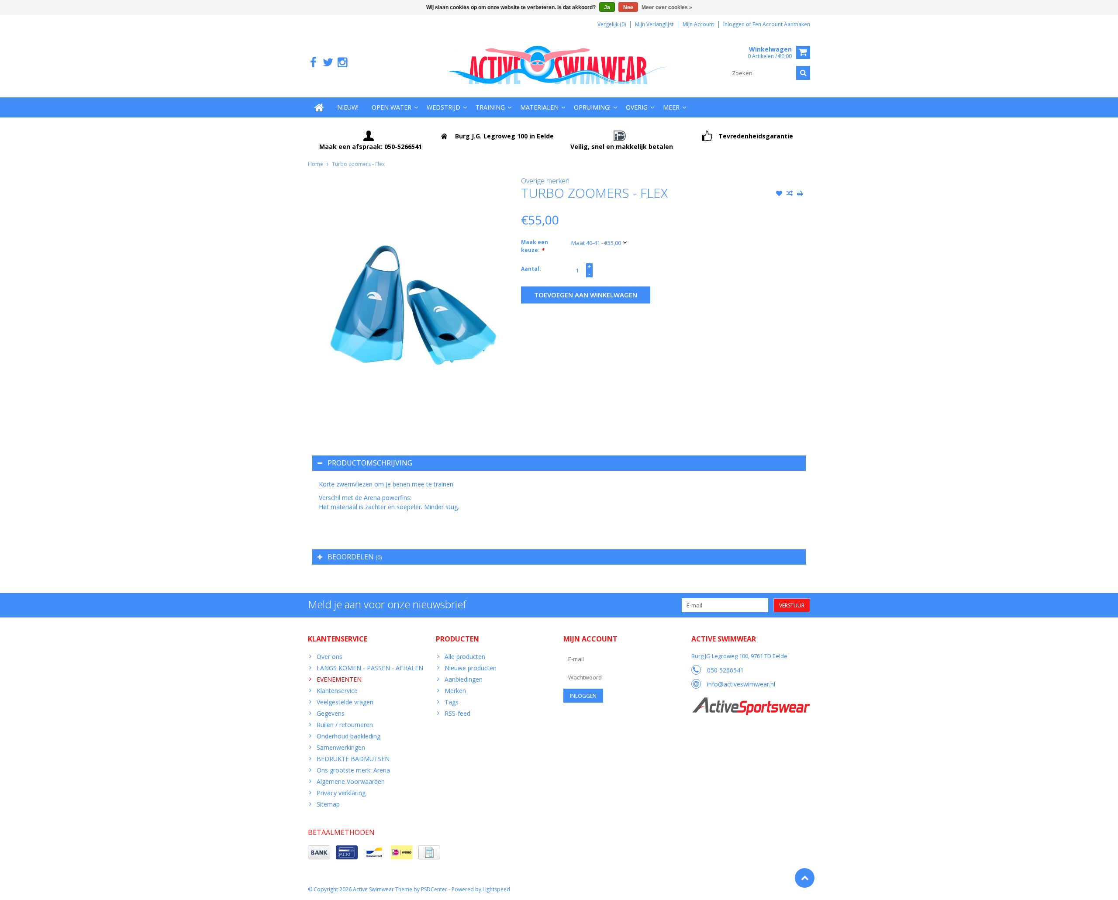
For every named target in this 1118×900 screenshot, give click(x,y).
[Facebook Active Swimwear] (313, 63)
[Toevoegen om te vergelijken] (790, 194)
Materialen (539, 107)
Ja (607, 7)
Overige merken (545, 181)
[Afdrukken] (800, 194)
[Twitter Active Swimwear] (327, 63)
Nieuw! (348, 107)
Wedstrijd (443, 107)
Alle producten (465, 656)
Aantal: (531, 268)
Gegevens (331, 713)
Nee (628, 7)
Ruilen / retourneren (345, 725)
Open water (391, 107)
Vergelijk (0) (611, 24)
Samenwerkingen (341, 747)
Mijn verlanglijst (654, 24)
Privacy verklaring (341, 793)
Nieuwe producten (471, 668)
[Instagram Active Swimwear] (342, 63)
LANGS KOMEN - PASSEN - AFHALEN (370, 668)
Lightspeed (496, 889)
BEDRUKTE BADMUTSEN (353, 759)
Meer (671, 107)
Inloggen (734, 24)
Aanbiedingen (464, 679)
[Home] (319, 107)
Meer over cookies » (667, 7)
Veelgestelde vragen (345, 702)
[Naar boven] (804, 878)
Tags (452, 702)
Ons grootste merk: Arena (353, 770)
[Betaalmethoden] (319, 852)
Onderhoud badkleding (348, 736)
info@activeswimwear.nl (741, 684)
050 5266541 (725, 670)
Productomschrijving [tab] (370, 463)
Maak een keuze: (534, 246)
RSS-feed (457, 713)
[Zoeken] (803, 73)
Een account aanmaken (781, 24)
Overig (637, 107)
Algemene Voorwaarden (351, 781)
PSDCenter (434, 889)
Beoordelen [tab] (355, 557)
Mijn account (698, 24)
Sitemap (328, 804)
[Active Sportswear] (750, 702)
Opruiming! (592, 107)
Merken (455, 690)
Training (490, 107)
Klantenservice (337, 690)
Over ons (329, 656)
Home (315, 164)
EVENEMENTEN (339, 679)
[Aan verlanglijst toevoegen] (779, 194)
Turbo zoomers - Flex (358, 164)
